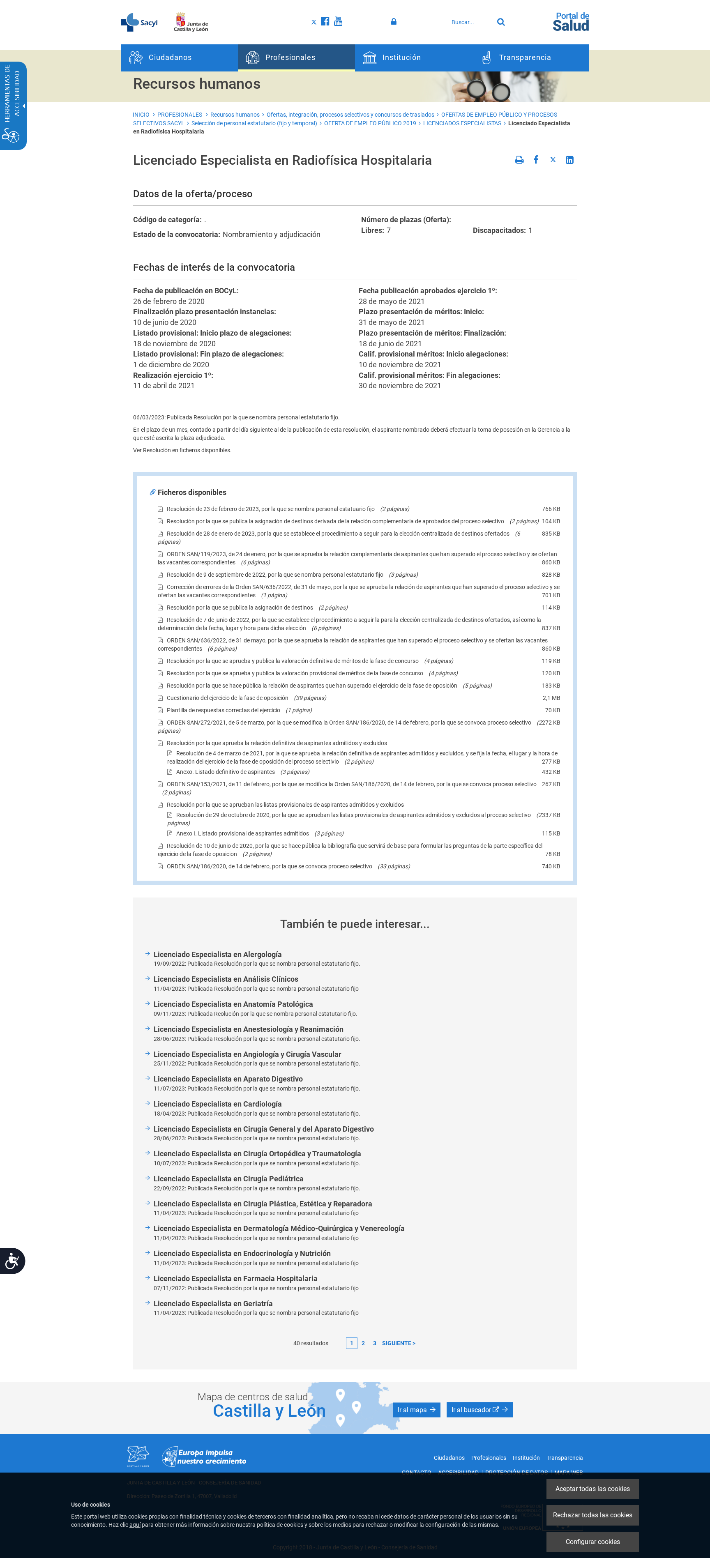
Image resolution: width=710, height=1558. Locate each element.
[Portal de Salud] (571, 21)
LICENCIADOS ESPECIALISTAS (462, 123)
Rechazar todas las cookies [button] (592, 1515)
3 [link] (374, 1343)
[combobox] (470, 22)
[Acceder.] (395, 22)
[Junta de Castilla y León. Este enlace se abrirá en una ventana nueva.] (191, 21)
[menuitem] (179, 57)
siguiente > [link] (398, 1343)
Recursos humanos (235, 114)
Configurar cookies (593, 1542)
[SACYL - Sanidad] (139, 21)
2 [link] (363, 1343)
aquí (135, 1524)
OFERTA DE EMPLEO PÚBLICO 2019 (370, 123)
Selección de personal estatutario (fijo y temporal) (254, 123)
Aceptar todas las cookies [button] (593, 1489)
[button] (416, 1410)
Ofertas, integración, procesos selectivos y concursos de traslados (350, 114)
